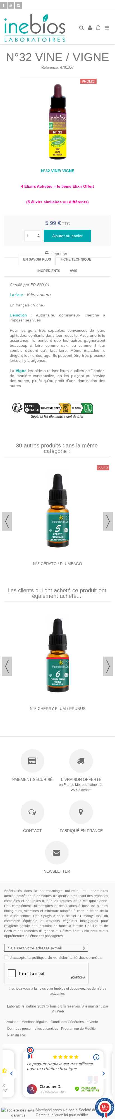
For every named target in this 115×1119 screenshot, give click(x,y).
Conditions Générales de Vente (74, 1022)
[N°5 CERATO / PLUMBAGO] (57, 511)
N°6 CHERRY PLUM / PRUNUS (57, 708)
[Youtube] (11, 5)
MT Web (57, 1011)
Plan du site (16, 1035)
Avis (73, 271)
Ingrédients (48, 271)
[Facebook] (3, 5)
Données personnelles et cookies (32, 1029)
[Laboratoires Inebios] (39, 28)
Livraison (11, 1022)
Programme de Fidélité (78, 1029)
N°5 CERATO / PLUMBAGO (57, 563)
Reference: (50, 67)
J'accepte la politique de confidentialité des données (56, 957)
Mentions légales (34, 1022)
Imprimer (58, 253)
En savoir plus (37, 259)
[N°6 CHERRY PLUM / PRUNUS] (57, 656)
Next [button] (108, 521)
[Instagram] (18, 5)
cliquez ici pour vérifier (70, 1115)
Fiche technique (76, 259)
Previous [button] (7, 521)
